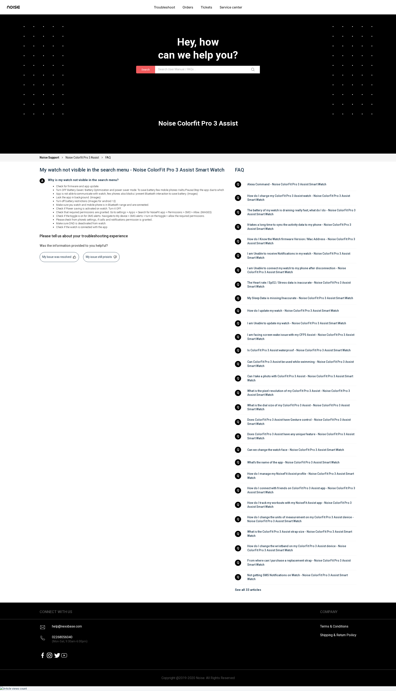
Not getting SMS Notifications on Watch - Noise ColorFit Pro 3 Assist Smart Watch (297, 577)
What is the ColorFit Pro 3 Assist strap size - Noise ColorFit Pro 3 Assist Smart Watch (300, 533)
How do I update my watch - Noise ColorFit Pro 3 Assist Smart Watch (293, 310)
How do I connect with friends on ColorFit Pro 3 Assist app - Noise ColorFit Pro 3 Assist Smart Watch (301, 490)
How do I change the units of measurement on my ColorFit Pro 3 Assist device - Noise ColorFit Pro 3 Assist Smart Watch (300, 519)
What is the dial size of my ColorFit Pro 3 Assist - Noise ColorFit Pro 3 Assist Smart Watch (298, 407)
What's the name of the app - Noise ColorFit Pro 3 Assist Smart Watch (293, 462)
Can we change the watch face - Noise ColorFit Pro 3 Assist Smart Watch (295, 449)
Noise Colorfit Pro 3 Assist (82, 157)
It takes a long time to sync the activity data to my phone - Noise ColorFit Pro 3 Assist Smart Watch (299, 226)
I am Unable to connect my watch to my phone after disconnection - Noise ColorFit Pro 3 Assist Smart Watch (296, 270)
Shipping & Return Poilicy (338, 635)
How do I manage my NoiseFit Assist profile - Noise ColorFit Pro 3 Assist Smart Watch (301, 475)
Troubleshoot (164, 7)
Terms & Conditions (334, 626)
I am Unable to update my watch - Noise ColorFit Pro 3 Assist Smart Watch (296, 323)
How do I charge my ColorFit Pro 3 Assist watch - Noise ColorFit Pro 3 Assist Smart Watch (299, 198)
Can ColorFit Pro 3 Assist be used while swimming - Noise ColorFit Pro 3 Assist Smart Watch (300, 364)
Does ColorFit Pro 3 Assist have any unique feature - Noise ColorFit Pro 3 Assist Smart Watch (301, 436)
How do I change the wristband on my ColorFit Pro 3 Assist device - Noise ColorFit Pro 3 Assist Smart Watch (297, 548)
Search (145, 69)
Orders (188, 7)
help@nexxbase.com (67, 626)
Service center (231, 7)
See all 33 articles (248, 590)
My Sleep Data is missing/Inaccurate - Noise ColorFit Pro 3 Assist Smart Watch (300, 298)
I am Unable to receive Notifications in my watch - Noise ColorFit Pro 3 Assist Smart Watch (299, 255)
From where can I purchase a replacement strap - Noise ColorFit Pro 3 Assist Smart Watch (299, 562)
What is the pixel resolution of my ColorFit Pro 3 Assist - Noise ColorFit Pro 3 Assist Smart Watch (299, 393)
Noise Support (50, 157)
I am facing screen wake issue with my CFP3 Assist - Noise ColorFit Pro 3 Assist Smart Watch (301, 337)
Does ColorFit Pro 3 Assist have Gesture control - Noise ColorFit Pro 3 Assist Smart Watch (299, 421)
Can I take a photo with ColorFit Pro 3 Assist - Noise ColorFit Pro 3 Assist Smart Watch (300, 378)
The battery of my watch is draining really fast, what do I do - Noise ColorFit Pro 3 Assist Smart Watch (301, 212)
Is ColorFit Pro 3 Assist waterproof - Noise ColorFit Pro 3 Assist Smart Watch (299, 350)
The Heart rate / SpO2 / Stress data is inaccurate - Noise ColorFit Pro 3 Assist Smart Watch (299, 284)
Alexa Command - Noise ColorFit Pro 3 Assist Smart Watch (286, 184)
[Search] (254, 70)
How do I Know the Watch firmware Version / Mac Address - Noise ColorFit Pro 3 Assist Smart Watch (301, 241)
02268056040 (69, 639)
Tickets (206, 7)
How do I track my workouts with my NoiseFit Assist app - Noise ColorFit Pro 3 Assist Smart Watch (299, 505)
